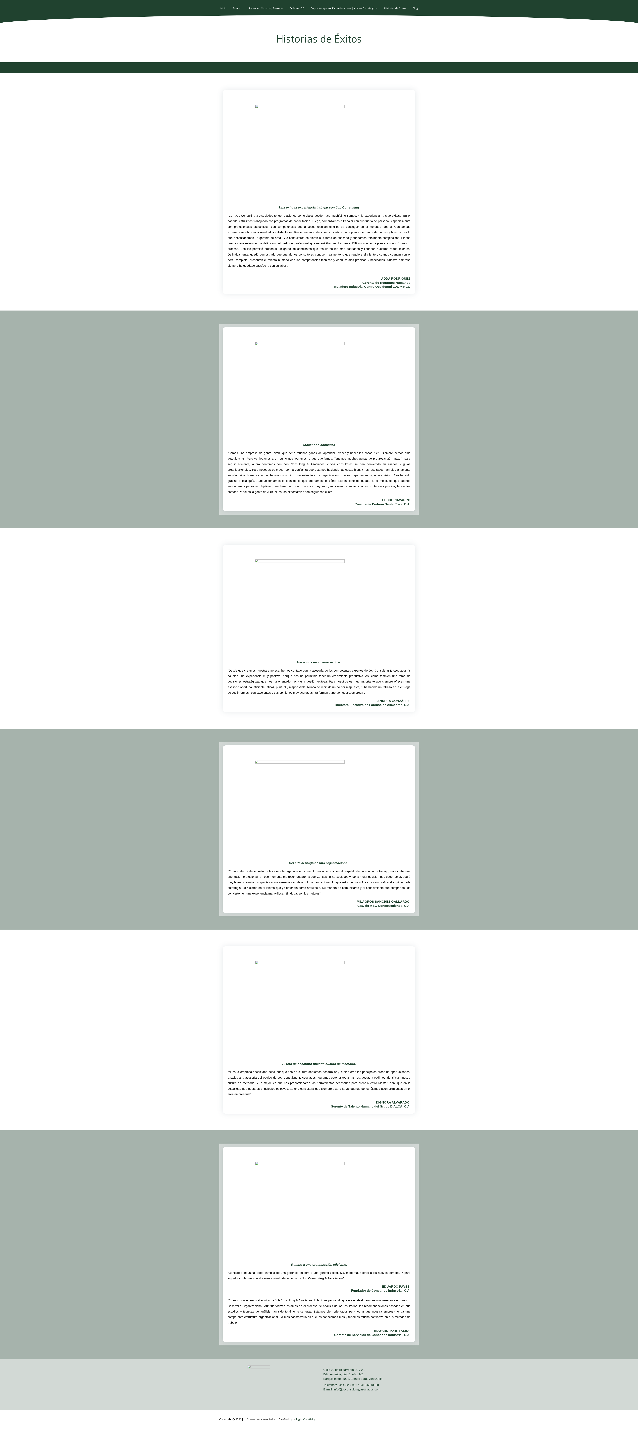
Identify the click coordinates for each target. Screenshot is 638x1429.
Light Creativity (305, 1419)
